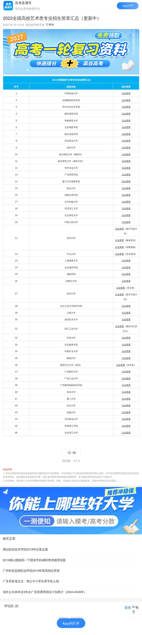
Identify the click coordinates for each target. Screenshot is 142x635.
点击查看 (120, 288)
